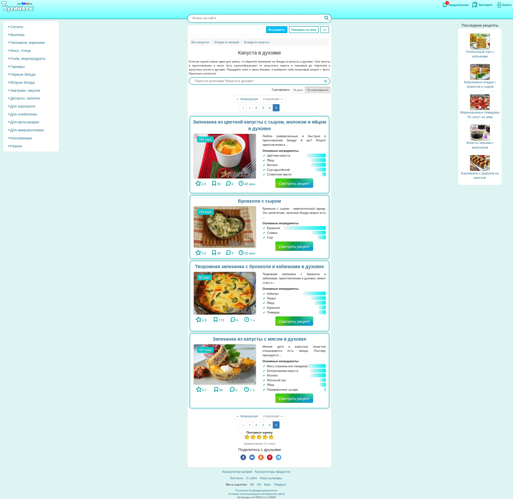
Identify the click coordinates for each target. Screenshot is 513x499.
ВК (252, 484)
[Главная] (18, 7)
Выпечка (17, 34)
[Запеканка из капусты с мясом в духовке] (225, 364)
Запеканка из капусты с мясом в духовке (259, 338)
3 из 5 (259, 438)
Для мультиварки (24, 121)
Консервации (21, 137)
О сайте (251, 478)
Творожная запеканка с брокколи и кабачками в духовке (259, 266)
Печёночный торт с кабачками (480, 53)
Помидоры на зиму (303, 29)
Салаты (16, 26)
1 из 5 (247, 438)
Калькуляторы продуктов (272, 471)
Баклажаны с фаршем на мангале (480, 175)
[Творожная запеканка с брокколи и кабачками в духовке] (225, 293)
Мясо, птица (20, 50)
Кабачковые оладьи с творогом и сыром (480, 84)
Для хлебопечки (23, 114)
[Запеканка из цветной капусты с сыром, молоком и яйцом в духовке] (225, 156)
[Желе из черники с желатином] (480, 132)
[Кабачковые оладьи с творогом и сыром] (480, 71)
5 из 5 (272, 438)
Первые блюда (22, 74)
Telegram (280, 484)
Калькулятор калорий (237, 471)
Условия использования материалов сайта (256, 494)
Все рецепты (277, 29)
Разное (16, 145)
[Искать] (327, 18)
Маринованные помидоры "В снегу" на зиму (480, 114)
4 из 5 (266, 438)
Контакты (236, 478)
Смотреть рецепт (294, 183)
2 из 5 (253, 438)
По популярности (317, 90)
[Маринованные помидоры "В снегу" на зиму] (480, 102)
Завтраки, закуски (25, 90)
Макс (267, 484)
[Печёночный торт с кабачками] (480, 41)
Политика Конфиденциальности (256, 490)
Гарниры (17, 66)
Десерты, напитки (25, 98)
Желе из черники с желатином (480, 145)
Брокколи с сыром (259, 200)
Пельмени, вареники (27, 42)
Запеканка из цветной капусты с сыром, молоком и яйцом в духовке (259, 125)
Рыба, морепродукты (27, 58)
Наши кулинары (271, 478)
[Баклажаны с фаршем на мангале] (480, 162)
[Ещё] (324, 29)
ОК (259, 484)
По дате (298, 90)
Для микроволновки (27, 129)
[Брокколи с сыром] (225, 226)
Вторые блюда (22, 82)
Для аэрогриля (22, 106)
